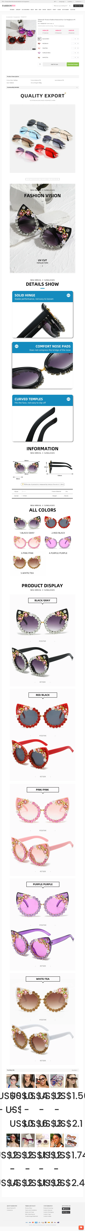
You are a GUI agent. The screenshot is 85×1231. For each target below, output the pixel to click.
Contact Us (61, 26)
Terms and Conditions (31, 1210)
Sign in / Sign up (78, 5)
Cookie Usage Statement (31, 1216)
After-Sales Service (30, 1214)
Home (59, 9)
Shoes (44, 9)
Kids (40, 9)
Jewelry (18, 9)
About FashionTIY (11, 1208)
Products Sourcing (48, 1208)
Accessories (25, 9)
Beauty (49, 9)
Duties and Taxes (29, 1212)
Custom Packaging (49, 1212)
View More (74, 1070)
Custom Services (48, 1210)
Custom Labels (47, 1216)
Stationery (65, 9)
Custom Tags (47, 1214)
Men (36, 9)
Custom (72, 9)
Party (54, 9)
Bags (32, 9)
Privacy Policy (28, 1208)
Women (12, 9)
